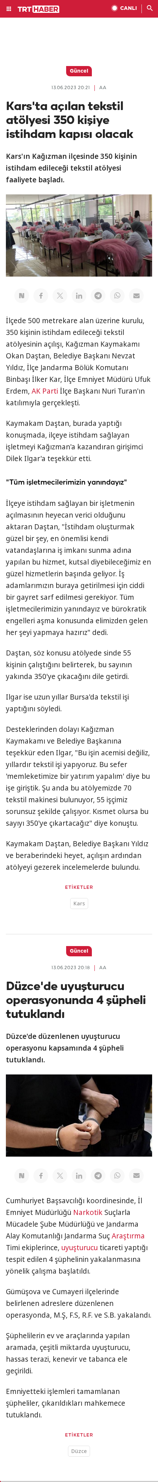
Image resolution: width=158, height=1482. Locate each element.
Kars (79, 903)
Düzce (79, 1451)
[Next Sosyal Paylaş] (21, 295)
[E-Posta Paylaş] (136, 295)
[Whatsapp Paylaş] (117, 295)
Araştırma (128, 1236)
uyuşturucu (79, 1247)
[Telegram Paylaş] (98, 295)
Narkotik (88, 1212)
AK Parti (45, 391)
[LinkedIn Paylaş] (79, 295)
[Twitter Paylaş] (60, 295)
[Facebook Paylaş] (40, 295)
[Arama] (150, 8)
